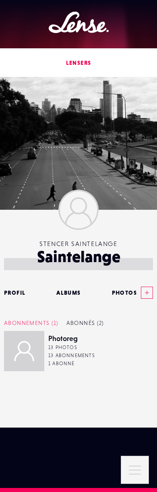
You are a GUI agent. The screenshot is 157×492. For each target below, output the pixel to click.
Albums (68, 292)
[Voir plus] (145, 293)
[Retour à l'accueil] (79, 22)
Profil (14, 292)
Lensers (78, 63)
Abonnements (31, 323)
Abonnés (85, 323)
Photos (124, 292)
